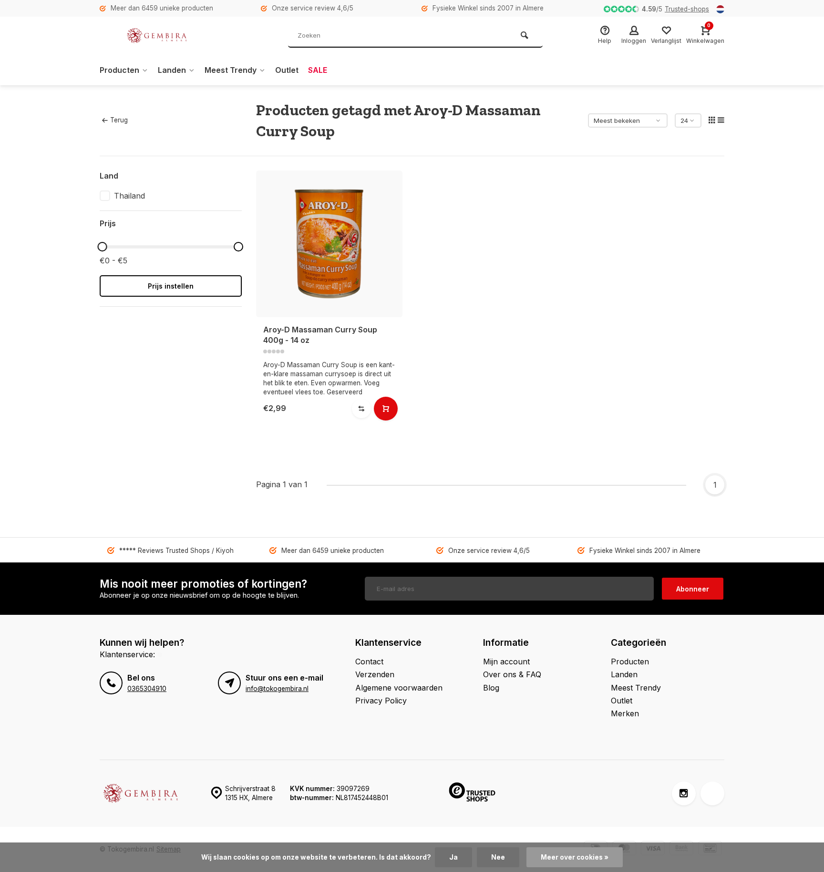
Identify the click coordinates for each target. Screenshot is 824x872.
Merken (625, 713)
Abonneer (692, 589)
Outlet (287, 70)
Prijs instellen (171, 286)
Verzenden (374, 674)
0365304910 (146, 688)
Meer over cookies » (574, 857)
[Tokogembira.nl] (157, 35)
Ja (453, 857)
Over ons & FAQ (512, 674)
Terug (119, 120)
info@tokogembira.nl (277, 688)
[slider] (102, 246)
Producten (119, 70)
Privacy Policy (381, 700)
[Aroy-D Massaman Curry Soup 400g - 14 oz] (329, 243)
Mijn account (506, 661)
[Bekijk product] (386, 409)
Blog (491, 687)
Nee (498, 857)
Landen (172, 70)
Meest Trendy (231, 70)
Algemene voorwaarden (399, 687)
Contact (369, 661)
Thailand (129, 195)
